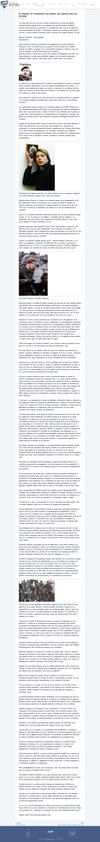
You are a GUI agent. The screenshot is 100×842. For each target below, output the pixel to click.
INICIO (28, 832)
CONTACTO (28, 835)
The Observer (23, 39)
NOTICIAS (28, 834)
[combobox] (94, 4)
